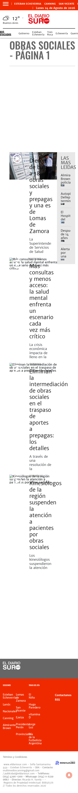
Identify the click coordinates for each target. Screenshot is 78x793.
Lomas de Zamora (38, 153)
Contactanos (63, 695)
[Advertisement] (39, 109)
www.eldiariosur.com (15, 764)
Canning (50, 4)
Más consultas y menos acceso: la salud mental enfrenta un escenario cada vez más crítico (41, 301)
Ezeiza (20, 717)
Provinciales (36, 476)
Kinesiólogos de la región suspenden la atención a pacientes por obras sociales (45, 515)
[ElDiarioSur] (11, 668)
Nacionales (35, 259)
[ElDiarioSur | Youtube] (68, 673)
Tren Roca (50, 33)
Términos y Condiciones (15, 757)
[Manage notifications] (69, 775)
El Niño (32, 696)
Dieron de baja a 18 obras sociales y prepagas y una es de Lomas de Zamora (40, 196)
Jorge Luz (32, 726)
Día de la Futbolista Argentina (35, 738)
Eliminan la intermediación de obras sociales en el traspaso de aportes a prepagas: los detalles (48, 410)
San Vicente (66, 4)
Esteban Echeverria (27, 4)
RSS (57, 699)
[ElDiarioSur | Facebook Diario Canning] (60, 666)
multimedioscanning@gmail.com (21, 770)
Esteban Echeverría (38, 33)
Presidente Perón (23, 726)
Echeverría (62, 33)
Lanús (6, 704)
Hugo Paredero (34, 706)
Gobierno (24, 33)
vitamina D (34, 716)
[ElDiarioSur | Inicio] (74, 685)
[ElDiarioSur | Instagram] (60, 673)
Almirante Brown (9, 726)
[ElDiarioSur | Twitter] (68, 666)
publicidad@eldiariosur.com (20, 773)
